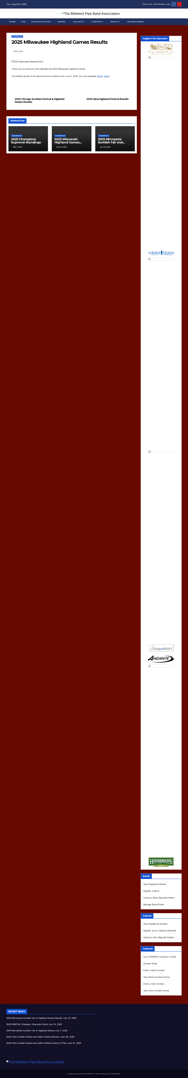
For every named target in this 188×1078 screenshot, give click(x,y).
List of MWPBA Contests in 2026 (159, 957)
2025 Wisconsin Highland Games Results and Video (68, 142)
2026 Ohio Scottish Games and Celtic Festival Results (32, 1037)
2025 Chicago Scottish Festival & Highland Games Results (39, 100)
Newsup (104, 1074)
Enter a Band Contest (154, 970)
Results (115, 22)
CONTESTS (97, 22)
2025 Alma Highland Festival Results (107, 99)
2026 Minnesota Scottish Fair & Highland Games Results (34, 1018)
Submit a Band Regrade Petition (159, 897)
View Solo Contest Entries (156, 990)
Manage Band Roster (153, 904)
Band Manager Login (161, 4)
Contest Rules (150, 963)
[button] (180, 22)
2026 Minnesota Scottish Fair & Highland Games (30, 1030)
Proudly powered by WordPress (80, 1074)
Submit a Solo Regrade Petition (158, 937)
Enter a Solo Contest (153, 984)
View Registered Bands (154, 884)
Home (12, 22)
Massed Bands (135, 22)
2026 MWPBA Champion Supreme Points (27, 1024)
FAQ (23, 22)
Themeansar (115, 1074)
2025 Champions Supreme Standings (26, 140)
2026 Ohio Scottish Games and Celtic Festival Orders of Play (36, 1043)
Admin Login (147, 4)
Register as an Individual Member (159, 930)
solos (106, 76)
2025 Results (17, 36)
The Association (41, 22)
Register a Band (151, 891)
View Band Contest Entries (156, 977)
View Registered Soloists (155, 924)
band (100, 76)
